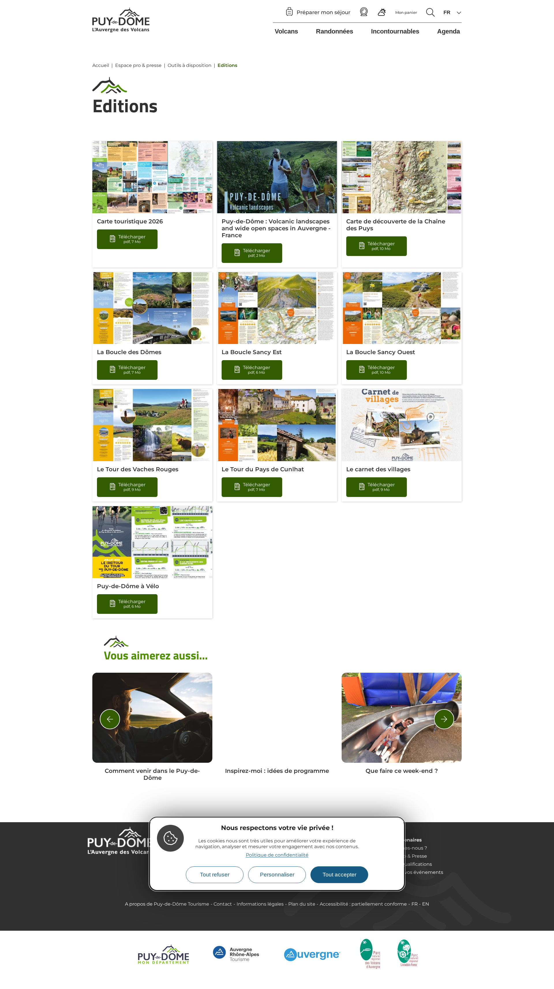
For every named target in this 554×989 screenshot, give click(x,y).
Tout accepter (339, 875)
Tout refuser (214, 875)
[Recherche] (430, 12)
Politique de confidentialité (277, 855)
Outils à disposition (190, 65)
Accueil (100, 65)
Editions (227, 65)
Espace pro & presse (138, 65)
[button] (110, 719)
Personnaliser (277, 875)
